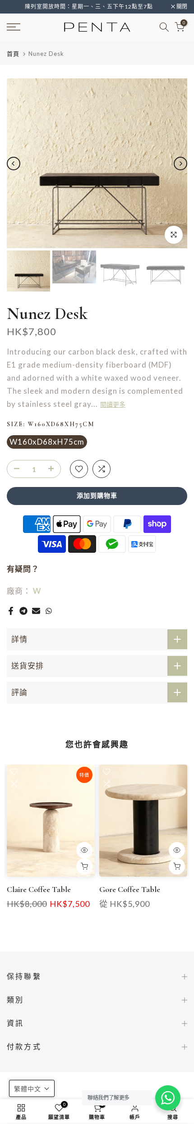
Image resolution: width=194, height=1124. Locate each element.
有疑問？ (23, 568)
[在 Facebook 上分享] (11, 611)
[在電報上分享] (23, 611)
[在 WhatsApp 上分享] (49, 611)
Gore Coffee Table (129, 889)
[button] (31, 1088)
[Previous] (13, 163)
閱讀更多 (112, 405)
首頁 (13, 54)
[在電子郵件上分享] (36, 611)
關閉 (181, 6)
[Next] (180, 163)
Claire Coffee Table (39, 889)
